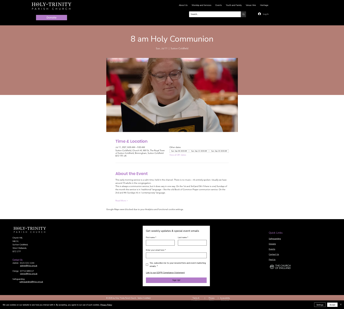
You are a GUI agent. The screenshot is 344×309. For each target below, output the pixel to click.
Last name (183, 237)
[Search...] (243, 14)
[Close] (340, 305)
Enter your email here (156, 250)
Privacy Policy (211, 299)
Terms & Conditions (195, 299)
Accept (332, 304)
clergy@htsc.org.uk (28, 273)
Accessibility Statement (225, 299)
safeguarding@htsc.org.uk (31, 281)
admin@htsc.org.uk (28, 265)
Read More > (121, 200)
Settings (319, 304)
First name (151, 237)
